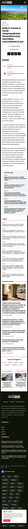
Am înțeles (6, 520)
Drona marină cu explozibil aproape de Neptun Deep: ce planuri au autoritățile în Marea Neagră (13, 275)
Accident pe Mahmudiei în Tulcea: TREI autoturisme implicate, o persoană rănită (14, 186)
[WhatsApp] (12, 53)
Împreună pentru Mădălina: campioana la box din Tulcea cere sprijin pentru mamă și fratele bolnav (15, 194)
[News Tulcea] (9, 46)
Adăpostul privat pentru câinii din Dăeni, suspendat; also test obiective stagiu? (15, 178)
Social (4, 22)
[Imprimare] (15, 53)
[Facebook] (8, 53)
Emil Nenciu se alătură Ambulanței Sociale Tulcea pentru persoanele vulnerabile (13, 332)
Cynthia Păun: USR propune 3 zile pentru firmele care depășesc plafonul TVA (21, 385)
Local (5, 175)
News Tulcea (16, 46)
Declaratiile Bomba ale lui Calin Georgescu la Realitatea (12, 340)
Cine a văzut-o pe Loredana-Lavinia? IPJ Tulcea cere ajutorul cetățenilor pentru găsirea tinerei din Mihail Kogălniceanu (13, 260)
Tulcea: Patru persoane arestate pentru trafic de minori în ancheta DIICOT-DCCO (13, 349)
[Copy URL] (19, 53)
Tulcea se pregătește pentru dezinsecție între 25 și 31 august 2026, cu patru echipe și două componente (15, 202)
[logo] (6, 2)
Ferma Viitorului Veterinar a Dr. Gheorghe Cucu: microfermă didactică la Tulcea (7, 385)
